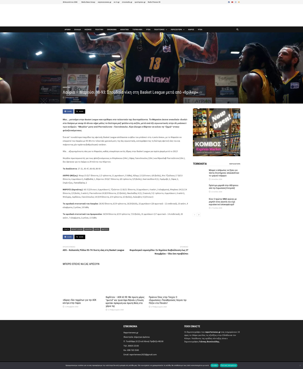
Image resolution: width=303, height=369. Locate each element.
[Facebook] (229, 2)
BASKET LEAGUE (77, 229)
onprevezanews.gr (104, 2)
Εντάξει (214, 365)
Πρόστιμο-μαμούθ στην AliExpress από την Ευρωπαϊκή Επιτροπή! (223, 186)
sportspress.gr (140, 2)
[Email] (238, 2)
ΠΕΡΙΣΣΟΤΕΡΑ (176, 29)
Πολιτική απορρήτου (228, 365)
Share (69, 111)
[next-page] (199, 214)
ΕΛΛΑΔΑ (77, 29)
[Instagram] (235, 2)
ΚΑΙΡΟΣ (191, 29)
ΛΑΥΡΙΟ (96, 229)
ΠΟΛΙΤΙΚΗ (99, 29)
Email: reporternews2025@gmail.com (140, 354)
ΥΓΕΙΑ (148, 29)
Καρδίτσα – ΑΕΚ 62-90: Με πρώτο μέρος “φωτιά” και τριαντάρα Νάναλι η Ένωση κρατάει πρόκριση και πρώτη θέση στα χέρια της (125, 301)
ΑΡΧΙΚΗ (68, 29)
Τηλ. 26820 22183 (131, 345)
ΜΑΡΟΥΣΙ (105, 229)
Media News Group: (88, 2)
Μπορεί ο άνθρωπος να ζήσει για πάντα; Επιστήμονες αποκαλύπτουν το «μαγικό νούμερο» (224, 173)
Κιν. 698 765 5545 (131, 350)
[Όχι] (300, 365)
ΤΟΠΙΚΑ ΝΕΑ (137, 29)
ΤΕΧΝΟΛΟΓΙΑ (200, 163)
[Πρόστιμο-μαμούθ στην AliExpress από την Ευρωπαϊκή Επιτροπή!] (200, 185)
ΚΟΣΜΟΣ (88, 29)
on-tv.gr (117, 2)
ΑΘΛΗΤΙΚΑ (124, 29)
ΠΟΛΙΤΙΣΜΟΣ (159, 29)
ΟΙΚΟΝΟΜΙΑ (111, 29)
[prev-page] (194, 214)
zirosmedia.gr (127, 2)
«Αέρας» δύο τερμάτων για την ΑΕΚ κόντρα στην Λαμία (79, 301)
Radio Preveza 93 (154, 2)
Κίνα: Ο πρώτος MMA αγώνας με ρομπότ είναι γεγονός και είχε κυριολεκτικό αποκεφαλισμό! (223, 202)
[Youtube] (232, 2)
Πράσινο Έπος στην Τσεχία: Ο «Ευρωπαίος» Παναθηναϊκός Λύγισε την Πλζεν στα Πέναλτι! (168, 300)
